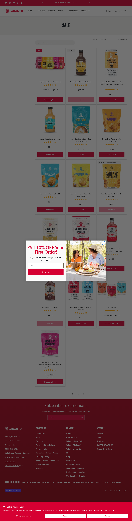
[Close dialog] (103, 243)
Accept (65, 516)
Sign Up (46, 272)
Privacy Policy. (108, 510)
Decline (107, 516)
